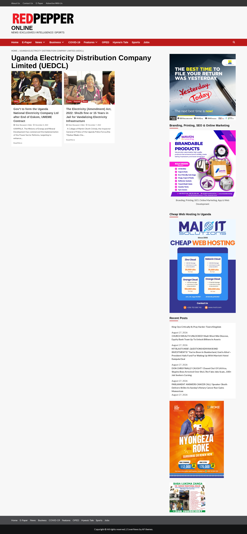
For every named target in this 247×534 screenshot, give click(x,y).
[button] (234, 42)
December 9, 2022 (41, 125)
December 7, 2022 (94, 125)
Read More (17, 143)
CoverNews (133, 529)
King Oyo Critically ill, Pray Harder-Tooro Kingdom (196, 326)
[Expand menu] (44, 42)
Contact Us (28, 3)
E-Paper (39, 3)
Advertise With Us (54, 3)
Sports (136, 42)
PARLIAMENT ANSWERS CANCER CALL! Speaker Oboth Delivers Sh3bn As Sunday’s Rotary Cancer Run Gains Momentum (199, 387)
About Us (15, 3)
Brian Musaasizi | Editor (24, 125)
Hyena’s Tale (120, 42)
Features (89, 42)
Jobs (147, 42)
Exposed (77, 101)
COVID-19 (74, 42)
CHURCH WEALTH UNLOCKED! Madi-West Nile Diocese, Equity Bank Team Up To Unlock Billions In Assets (200, 338)
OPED (105, 42)
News (38, 42)
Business (55, 42)
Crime (69, 101)
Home (14, 42)
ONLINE (22, 28)
